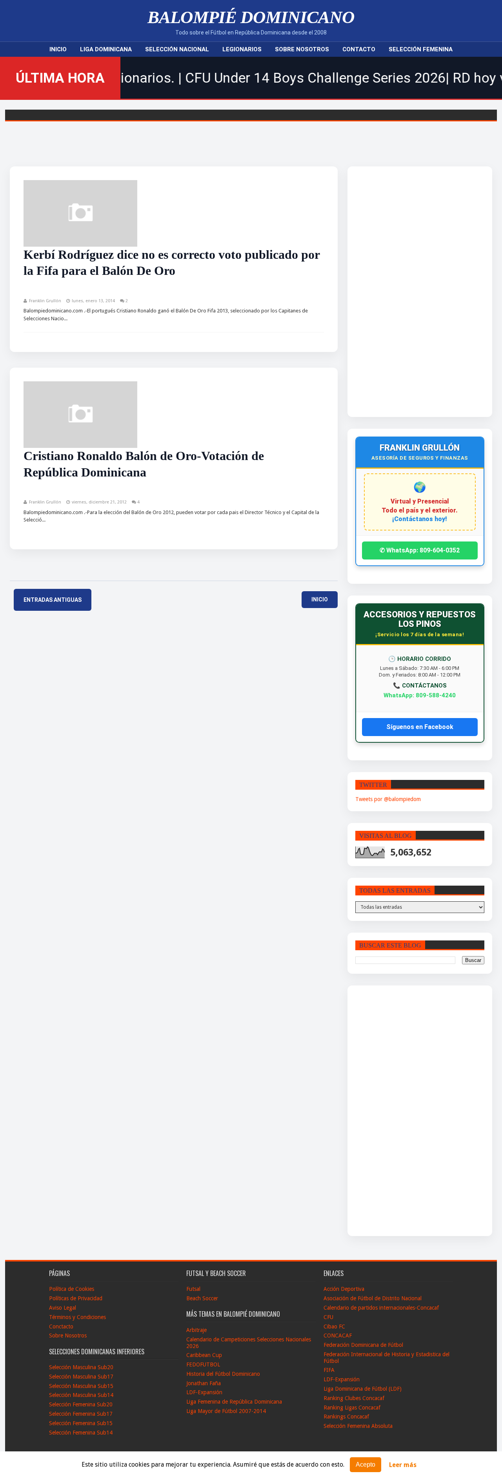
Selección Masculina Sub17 (81, 1376)
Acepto (365, 1464)
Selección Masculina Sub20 (81, 1367)
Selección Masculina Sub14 (81, 1395)
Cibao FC (334, 1326)
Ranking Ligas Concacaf (352, 1407)
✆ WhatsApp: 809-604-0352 (420, 550)
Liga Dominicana (106, 49)
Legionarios (242, 49)
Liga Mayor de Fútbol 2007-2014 (226, 1411)
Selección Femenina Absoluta (358, 1426)
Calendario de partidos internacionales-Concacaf (381, 1308)
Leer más (403, 1465)
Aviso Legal (62, 1308)
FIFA (329, 1370)
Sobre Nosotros (302, 49)
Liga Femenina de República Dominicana (234, 1402)
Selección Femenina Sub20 (81, 1404)
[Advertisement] (403, 291)
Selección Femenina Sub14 (81, 1432)
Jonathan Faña (203, 1383)
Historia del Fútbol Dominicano (223, 1374)
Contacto (358, 49)
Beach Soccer (202, 1298)
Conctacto (61, 1326)
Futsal (193, 1289)
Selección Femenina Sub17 (81, 1414)
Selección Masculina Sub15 (81, 1386)
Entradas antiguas (53, 600)
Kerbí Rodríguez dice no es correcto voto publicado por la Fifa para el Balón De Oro (172, 262)
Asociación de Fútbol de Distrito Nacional (373, 1298)
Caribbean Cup (204, 1355)
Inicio (58, 49)
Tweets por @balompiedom (388, 799)
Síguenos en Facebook (419, 727)
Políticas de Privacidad (75, 1298)
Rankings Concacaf (346, 1416)
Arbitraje (196, 1330)
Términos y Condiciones (77, 1317)
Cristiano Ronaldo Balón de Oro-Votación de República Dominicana (144, 464)
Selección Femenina (421, 49)
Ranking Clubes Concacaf (354, 1398)
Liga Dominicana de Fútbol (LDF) (363, 1389)
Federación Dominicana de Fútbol (363, 1345)
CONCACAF (338, 1335)
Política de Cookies (71, 1289)
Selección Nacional (177, 49)
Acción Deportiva (344, 1289)
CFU (328, 1317)
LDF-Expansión (204, 1392)
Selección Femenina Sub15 (81, 1423)
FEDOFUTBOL (203, 1364)
